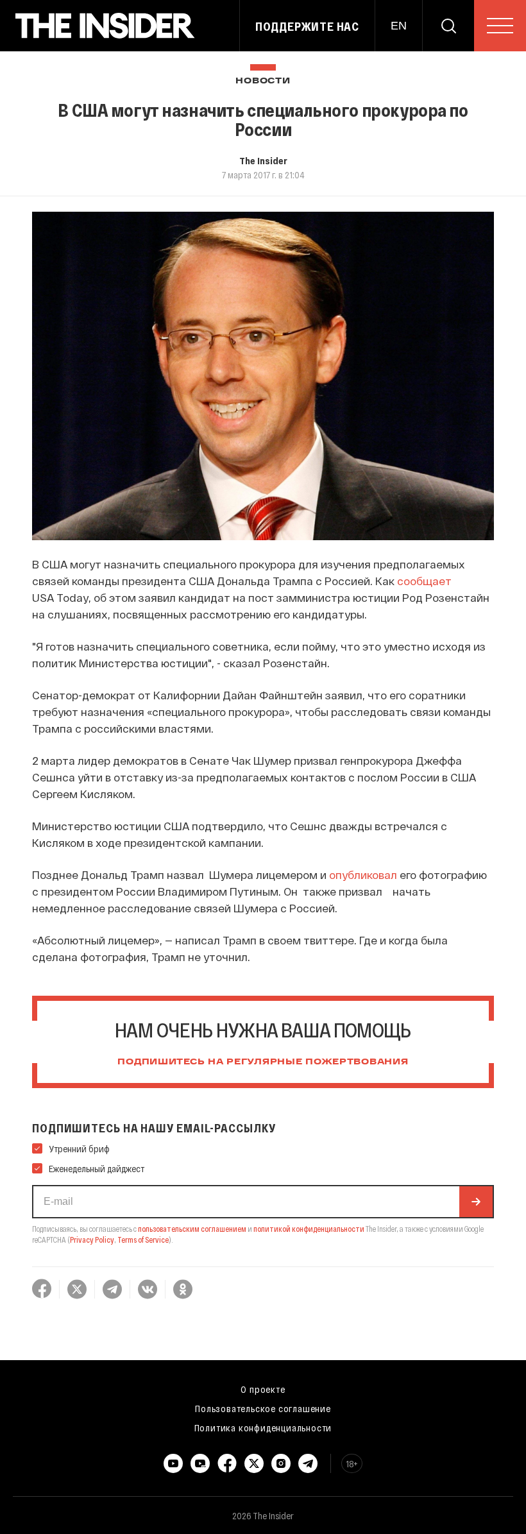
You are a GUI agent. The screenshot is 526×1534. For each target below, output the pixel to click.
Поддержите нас (307, 26)
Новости (262, 81)
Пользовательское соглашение (263, 1408)
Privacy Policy (92, 1239)
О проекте (263, 1389)
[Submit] (476, 1201)
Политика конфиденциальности (263, 1427)
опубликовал (363, 874)
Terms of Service (143, 1239)
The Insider (263, 160)
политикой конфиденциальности (308, 1228)
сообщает (424, 580)
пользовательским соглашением (192, 1228)
